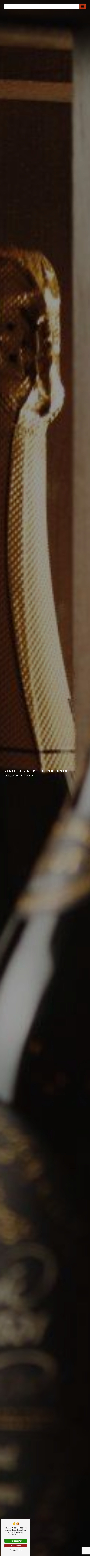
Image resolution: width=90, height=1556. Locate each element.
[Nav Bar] (82, 6)
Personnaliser (16, 1550)
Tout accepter (15, 1541)
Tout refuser (15, 1545)
